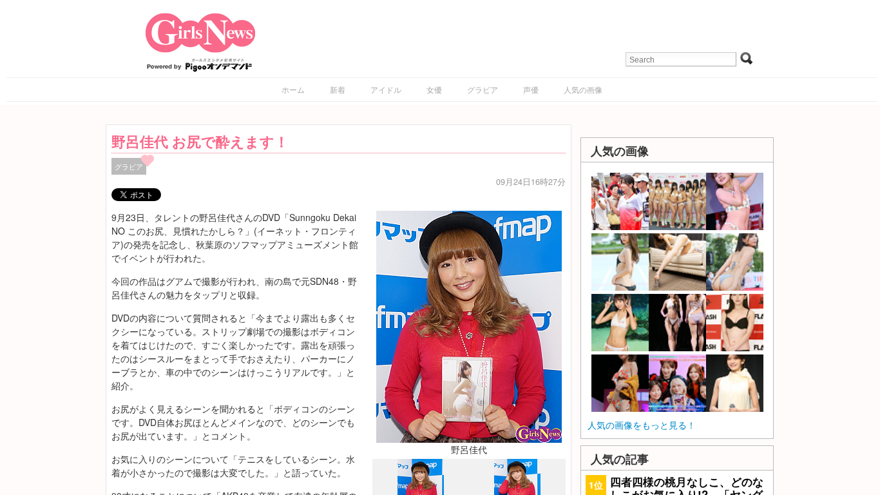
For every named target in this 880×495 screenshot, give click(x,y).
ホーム (293, 89)
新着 (337, 89)
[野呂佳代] (469, 324)
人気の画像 (583, 89)
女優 (434, 89)
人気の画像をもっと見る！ (642, 424)
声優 (531, 89)
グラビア (482, 89)
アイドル (385, 89)
